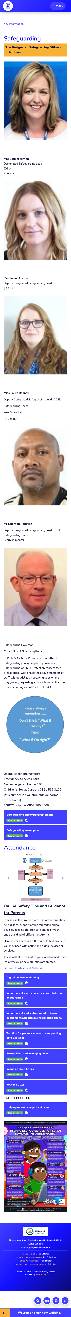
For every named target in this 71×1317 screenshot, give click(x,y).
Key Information (14, 24)
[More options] (65, 1301)
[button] (8, 878)
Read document (14, 820)
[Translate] (47, 1301)
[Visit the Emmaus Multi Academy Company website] (35, 1231)
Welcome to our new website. (24, 1313)
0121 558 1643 (36, 1244)
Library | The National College (23, 968)
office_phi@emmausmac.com (36, 1247)
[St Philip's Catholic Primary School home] (8, 6)
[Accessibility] (56, 1301)
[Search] (38, 1301)
